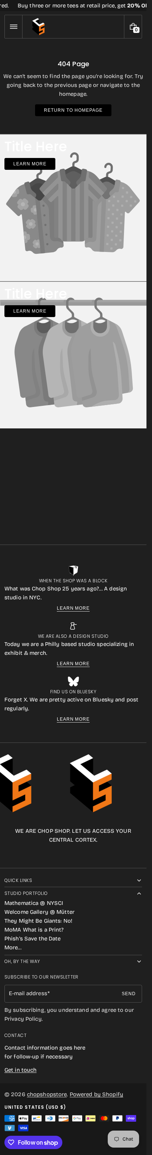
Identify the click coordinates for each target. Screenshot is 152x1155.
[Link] (73, 5)
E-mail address (28, 993)
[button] (13, 26)
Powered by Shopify (96, 1094)
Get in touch (20, 1070)
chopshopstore (47, 1094)
